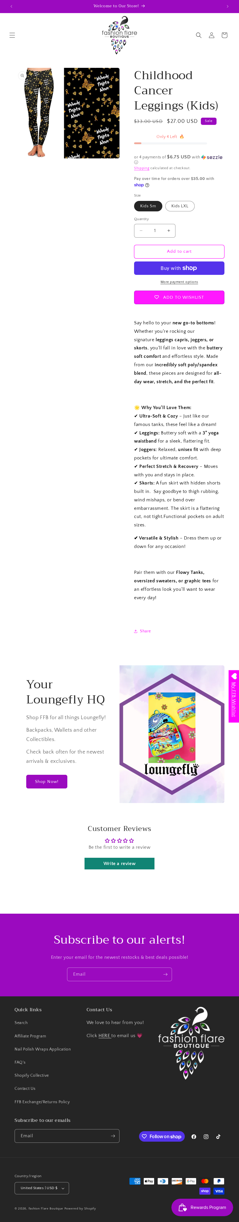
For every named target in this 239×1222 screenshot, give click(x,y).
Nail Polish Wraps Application (43, 1049)
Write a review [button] (119, 863)
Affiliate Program (30, 1036)
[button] (12, 35)
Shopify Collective (32, 1075)
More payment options (179, 282)
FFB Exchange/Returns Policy (42, 1102)
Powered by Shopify (80, 1208)
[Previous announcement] (11, 6)
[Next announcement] (227, 6)
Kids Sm (148, 206)
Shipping (142, 168)
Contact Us (25, 1088)
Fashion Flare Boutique (46, 1208)
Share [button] (145, 631)
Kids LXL (180, 206)
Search (21, 1023)
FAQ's (20, 1062)
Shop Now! (47, 781)
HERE (105, 1035)
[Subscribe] (165, 974)
